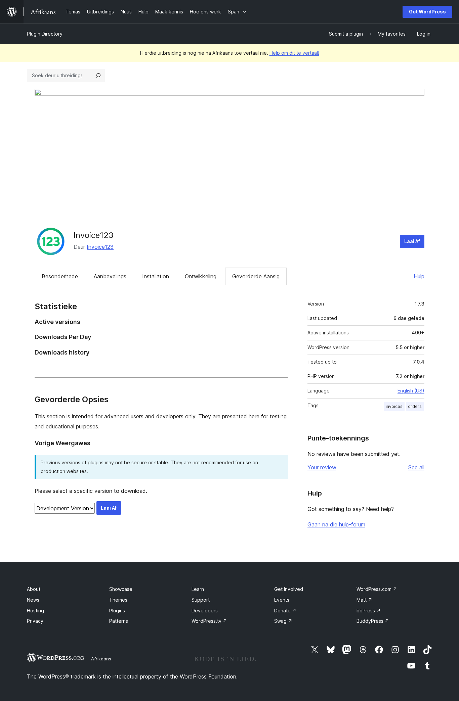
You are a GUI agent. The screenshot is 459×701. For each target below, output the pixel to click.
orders (415, 406)
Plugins (117, 610)
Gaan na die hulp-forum (336, 524)
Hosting (35, 610)
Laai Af (412, 241)
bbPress (369, 610)
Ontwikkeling (200, 276)
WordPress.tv (209, 621)
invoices (394, 406)
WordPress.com (377, 589)
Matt (364, 600)
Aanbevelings (110, 276)
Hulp (419, 276)
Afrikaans (101, 658)
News (33, 600)
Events (281, 600)
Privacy (35, 621)
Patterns (118, 621)
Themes (118, 600)
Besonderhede (60, 276)
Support (201, 600)
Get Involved (288, 589)
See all (416, 467)
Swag (283, 621)
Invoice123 (94, 235)
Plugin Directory (44, 34)
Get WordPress (427, 11)
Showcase (120, 589)
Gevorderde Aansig (256, 276)
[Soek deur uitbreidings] (98, 75)
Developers (205, 610)
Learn (198, 589)
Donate (285, 610)
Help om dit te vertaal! (294, 53)
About (33, 589)
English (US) (411, 390)
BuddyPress (373, 621)
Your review (321, 467)
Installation (155, 276)
